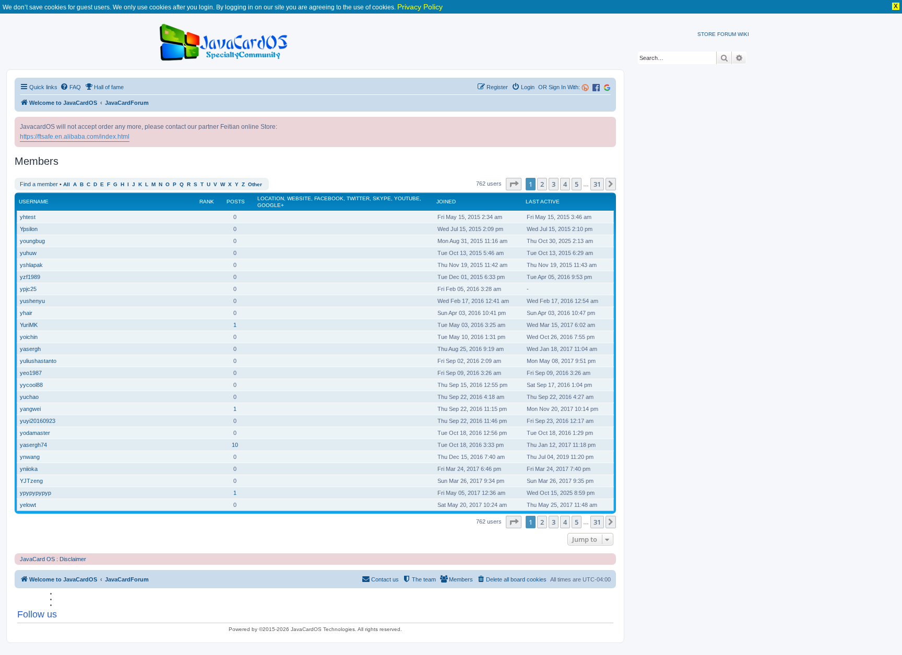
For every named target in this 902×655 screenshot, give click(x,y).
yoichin (29, 337)
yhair (26, 313)
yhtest (27, 217)
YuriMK (29, 325)
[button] (513, 184)
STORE (706, 34)
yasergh (30, 349)
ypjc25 (28, 289)
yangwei (30, 409)
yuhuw (28, 253)
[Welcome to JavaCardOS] (224, 40)
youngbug (32, 241)
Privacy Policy (420, 7)
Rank (206, 201)
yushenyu (32, 301)
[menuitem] (70, 87)
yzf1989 (30, 277)
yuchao (29, 397)
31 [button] (597, 184)
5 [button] (576, 184)
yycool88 (31, 385)
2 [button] (542, 184)
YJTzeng (31, 481)
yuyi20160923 (37, 421)
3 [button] (553, 184)
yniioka (29, 469)
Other (255, 184)
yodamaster (35, 433)
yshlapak (31, 265)
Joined (446, 201)
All (66, 184)
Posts (236, 201)
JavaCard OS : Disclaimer (53, 559)
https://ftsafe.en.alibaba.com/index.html (74, 136)
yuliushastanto (38, 361)
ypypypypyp (35, 493)
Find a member (39, 184)
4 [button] (565, 184)
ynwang (30, 457)
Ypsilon (29, 229)
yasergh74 (33, 445)
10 (235, 445)
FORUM (726, 34)
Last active (543, 201)
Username (34, 201)
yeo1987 (31, 373)
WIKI (743, 34)
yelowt (28, 505)
